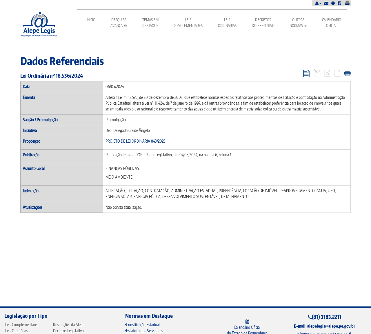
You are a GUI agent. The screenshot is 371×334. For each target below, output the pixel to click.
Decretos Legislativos (69, 330)
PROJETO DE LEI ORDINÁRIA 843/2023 (136, 141)
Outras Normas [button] (297, 22)
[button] (318, 3)
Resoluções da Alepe (68, 324)
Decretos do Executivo (263, 22)
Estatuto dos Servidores (144, 330)
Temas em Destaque (150, 22)
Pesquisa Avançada (118, 22)
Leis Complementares (188, 22)
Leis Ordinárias (227, 22)
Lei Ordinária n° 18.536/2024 (51, 75)
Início (90, 19)
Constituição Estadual (143, 324)
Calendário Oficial (331, 22)
